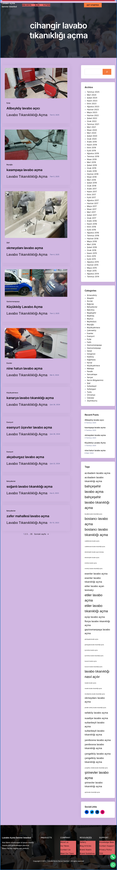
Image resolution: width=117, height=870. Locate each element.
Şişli (8, 243)
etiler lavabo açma (93, 597)
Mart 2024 (91, 95)
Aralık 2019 (92, 142)
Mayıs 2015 (92, 268)
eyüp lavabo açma (95, 617)
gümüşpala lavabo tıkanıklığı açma (94, 644)
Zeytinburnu (92, 401)
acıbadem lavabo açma (97, 473)
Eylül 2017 (91, 197)
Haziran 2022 (93, 115)
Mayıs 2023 (92, 112)
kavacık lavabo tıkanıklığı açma (93, 666)
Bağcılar (90, 304)
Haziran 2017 (92, 203)
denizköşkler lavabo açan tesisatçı (94, 552)
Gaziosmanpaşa (94, 348)
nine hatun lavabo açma (24, 368)
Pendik (90, 371)
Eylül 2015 (91, 259)
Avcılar (90, 301)
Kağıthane (91, 360)
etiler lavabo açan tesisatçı (94, 588)
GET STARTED (93, 5)
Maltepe (90, 368)
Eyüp (8, 103)
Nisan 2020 (92, 130)
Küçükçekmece (12, 393)
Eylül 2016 (91, 230)
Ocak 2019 (91, 168)
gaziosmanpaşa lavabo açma (97, 631)
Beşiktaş (90, 316)
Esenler (9, 363)
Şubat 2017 (92, 215)
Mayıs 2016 (92, 241)
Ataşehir (90, 298)
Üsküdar (90, 398)
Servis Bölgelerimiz (95, 380)
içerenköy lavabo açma (91, 650)
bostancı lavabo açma (96, 521)
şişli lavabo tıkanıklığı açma (92, 792)
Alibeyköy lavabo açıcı (23, 108)
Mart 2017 (91, 212)
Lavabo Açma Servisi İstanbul (16, 838)
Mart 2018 (91, 180)
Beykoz (90, 319)
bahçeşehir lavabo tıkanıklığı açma (97, 502)
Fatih (89, 342)
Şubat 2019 (92, 165)
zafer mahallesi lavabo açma (28, 516)
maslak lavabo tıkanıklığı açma (93, 688)
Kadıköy (90, 357)
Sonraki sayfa (41, 534)
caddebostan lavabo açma (92, 541)
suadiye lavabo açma (96, 718)
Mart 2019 (91, 162)
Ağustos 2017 (93, 200)
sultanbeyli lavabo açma (94, 724)
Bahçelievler (11, 481)
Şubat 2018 (92, 183)
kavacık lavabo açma (91, 661)
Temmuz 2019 (93, 156)
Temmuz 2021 (93, 124)
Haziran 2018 (92, 174)
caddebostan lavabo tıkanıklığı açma (95, 546)
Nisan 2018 (92, 177)
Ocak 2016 (91, 250)
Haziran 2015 (92, 265)
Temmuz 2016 (93, 235)
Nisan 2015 (92, 271)
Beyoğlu (10, 165)
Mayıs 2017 (92, 206)
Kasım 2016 (92, 224)
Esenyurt (10, 422)
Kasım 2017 (92, 191)
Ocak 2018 (91, 186)
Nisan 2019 (92, 159)
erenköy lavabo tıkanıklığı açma (93, 568)
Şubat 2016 (92, 247)
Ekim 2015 (91, 256)
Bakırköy (90, 310)
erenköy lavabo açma (91, 563)
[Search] (107, 72)
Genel (89, 351)
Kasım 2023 (92, 101)
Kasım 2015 (92, 253)
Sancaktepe (92, 374)
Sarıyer (90, 377)
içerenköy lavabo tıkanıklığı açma (94, 655)
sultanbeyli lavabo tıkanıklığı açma (94, 732)
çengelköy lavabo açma (98, 753)
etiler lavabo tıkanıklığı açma (96, 608)
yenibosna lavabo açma (98, 740)
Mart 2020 (91, 133)
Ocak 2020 (92, 139)
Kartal (89, 363)
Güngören (91, 354)
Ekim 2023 (91, 103)
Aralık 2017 (92, 189)
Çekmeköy (91, 330)
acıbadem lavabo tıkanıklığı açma (94, 479)
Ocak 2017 (91, 218)
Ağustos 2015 (93, 262)
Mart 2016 (91, 244)
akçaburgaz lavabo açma (25, 457)
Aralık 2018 (92, 171)
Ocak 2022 (92, 121)
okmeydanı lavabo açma (25, 248)
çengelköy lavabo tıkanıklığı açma (94, 760)
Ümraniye (91, 395)
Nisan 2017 (91, 209)
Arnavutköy (92, 295)
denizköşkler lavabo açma (92, 557)
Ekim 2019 (91, 147)
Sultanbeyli (91, 386)
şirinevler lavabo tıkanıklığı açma (94, 784)
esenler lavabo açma (96, 573)
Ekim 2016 (91, 227)
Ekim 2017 (91, 194)
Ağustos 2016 (93, 233)
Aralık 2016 (92, 221)
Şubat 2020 (92, 136)
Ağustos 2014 (93, 274)
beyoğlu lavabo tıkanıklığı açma (93, 514)
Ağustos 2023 (93, 106)
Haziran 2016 (92, 238)
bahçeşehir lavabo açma (94, 488)
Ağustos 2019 (93, 153)
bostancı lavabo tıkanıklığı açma (96, 532)
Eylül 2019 (91, 150)
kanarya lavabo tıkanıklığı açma (30, 398)
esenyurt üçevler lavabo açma (29, 427)
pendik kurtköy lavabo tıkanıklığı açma (95, 707)
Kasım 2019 (92, 145)
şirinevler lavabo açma (97, 775)
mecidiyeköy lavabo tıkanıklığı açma (95, 694)
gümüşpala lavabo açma (91, 639)
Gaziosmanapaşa (13, 301)
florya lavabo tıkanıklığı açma (97, 623)
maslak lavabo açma (90, 683)
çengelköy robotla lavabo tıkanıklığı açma (96, 768)
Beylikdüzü (91, 321)
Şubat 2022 (92, 118)
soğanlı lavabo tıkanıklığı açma (29, 486)
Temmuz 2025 (93, 92)
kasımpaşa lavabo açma (24, 170)
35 (31, 534)
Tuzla (89, 392)
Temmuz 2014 (93, 276)
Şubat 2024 (92, 98)
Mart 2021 (91, 127)
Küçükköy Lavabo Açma (25, 307)
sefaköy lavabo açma (96, 712)
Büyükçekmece (93, 327)
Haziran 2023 (93, 109)
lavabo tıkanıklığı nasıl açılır (97, 674)
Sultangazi (91, 389)
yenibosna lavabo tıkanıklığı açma (94, 746)
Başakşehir (91, 313)
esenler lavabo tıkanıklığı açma (93, 580)
